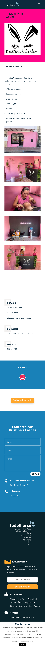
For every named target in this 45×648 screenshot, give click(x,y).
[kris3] (22, 241)
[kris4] (22, 182)
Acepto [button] (22, 644)
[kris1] (22, 211)
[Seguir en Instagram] (22, 377)
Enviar (35, 474)
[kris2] (22, 270)
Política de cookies (25, 637)
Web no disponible (22, 400)
